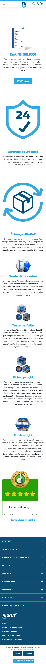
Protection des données (12, 627)
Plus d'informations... (29, 649)
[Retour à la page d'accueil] (24, 5)
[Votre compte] (38, 4)
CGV (4, 623)
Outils (6, 565)
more (34, 514)
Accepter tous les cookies (24, 660)
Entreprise (9, 581)
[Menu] (3, 3)
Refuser (17, 653)
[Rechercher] (34, 4)
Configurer (29, 653)
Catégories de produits (16, 557)
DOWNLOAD (23, 81)
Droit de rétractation (11, 635)
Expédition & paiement (12, 639)
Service (6, 573)
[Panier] (42, 4)
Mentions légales (9, 631)
